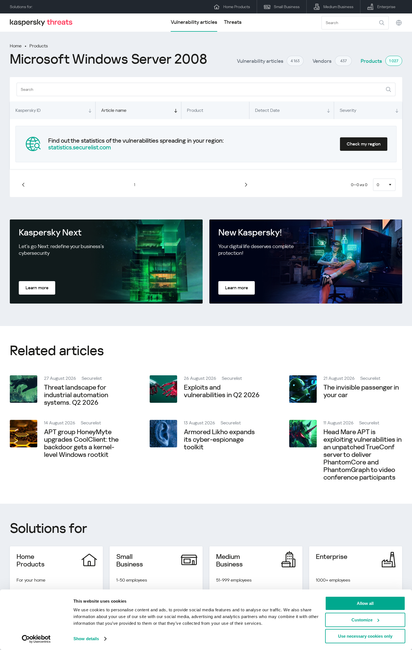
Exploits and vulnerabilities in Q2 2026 (222, 391)
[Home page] (43, 22)
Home (16, 45)
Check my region (364, 144)
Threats (233, 22)
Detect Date (267, 110)
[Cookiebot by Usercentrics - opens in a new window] (36, 639)
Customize (361, 619)
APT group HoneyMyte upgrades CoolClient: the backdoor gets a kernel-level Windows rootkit (81, 443)
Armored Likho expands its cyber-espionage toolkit (219, 439)
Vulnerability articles (194, 22)
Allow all (365, 603)
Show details (86, 638)
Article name (113, 110)
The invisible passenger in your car (361, 391)
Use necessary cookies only (365, 636)
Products (38, 45)
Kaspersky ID (28, 110)
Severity (348, 110)
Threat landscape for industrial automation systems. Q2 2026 (76, 394)
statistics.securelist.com (79, 147)
